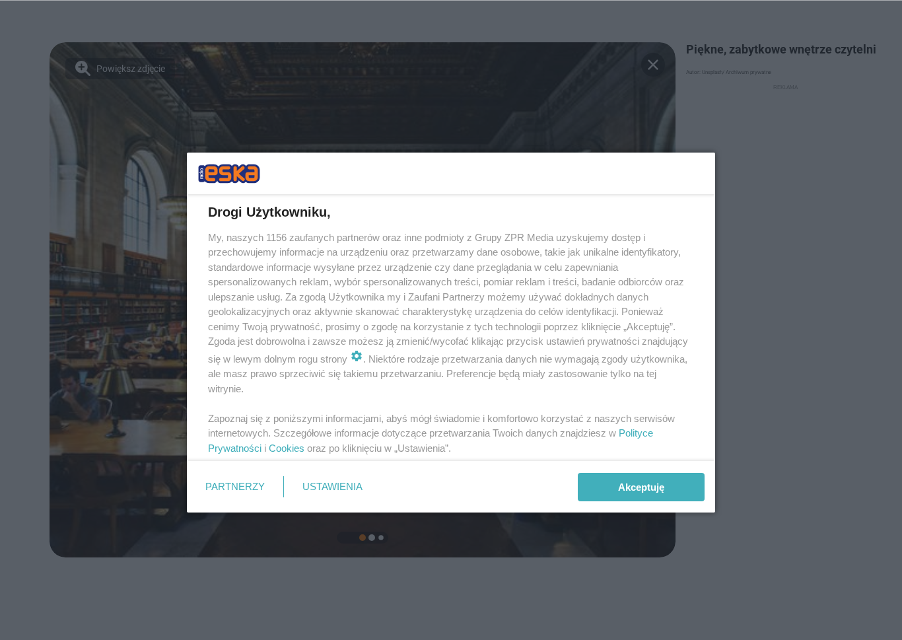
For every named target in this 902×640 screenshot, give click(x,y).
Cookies (286, 448)
